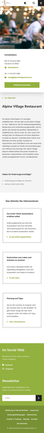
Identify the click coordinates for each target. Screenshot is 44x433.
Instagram (9, 369)
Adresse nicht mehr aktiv (14, 184)
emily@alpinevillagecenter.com (20, 77)
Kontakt (34, 419)
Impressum (34, 410)
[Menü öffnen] (41, 3)
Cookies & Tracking (14, 419)
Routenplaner (13, 67)
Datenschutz (32, 415)
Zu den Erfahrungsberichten (20, 237)
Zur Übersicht (10, 98)
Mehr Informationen (17, 322)
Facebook (9, 365)
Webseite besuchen (22, 85)
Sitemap (26, 419)
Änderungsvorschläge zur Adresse (18, 181)
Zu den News (14, 278)
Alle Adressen (22, 424)
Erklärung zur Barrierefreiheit (16, 410)
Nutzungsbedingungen (16, 415)
